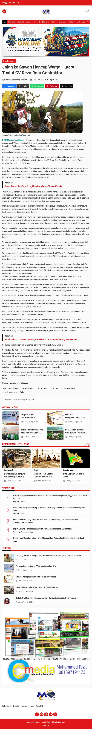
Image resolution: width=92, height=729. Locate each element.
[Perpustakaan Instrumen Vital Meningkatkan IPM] (10, 418)
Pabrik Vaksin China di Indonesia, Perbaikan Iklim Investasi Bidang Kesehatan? (41, 339)
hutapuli (39, 388)
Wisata (71, 22)
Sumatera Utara (24, 22)
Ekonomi (45, 22)
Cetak (55, 80)
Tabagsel (36, 22)
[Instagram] (41, 714)
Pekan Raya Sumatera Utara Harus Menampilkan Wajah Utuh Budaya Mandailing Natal (48, 538)
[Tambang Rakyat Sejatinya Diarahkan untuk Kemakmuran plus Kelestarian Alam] (9, 558)
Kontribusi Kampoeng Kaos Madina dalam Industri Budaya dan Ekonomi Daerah (46, 519)
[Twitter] (55, 714)
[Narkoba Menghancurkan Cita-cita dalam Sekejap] (55, 418)
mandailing (56, 388)
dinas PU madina (27, 388)
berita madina (13, 388)
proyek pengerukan (10, 392)
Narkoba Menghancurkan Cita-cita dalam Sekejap (75, 417)
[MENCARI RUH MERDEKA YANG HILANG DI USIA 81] (9, 590)
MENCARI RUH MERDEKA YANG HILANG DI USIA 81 (37, 587)
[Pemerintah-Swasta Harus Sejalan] (46, 458)
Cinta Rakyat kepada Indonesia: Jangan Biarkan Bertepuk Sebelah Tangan (46, 598)
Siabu (22, 392)
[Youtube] (51, 714)
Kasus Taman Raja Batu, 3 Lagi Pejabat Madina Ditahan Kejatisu (34, 186)
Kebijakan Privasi (27, 706)
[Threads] (46, 714)
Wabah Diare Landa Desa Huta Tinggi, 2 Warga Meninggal (15, 477)
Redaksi (16, 706)
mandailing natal (68, 388)
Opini (53, 22)
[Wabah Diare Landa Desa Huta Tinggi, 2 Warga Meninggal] (16, 458)
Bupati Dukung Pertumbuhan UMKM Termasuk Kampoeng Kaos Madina (42, 529)
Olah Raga (81, 22)
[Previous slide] (85, 444)
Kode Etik (39, 706)
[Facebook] (37, 714)
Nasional (11, 22)
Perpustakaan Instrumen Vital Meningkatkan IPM (29, 417)
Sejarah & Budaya (70, 470)
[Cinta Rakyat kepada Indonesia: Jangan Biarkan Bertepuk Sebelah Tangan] (9, 600)
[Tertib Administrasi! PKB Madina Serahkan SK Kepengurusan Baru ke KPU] (10, 433)
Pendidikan (62, 22)
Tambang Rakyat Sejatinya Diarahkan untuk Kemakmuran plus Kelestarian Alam (48, 555)
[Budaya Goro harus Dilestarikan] (75, 458)
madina (46, 388)
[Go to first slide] (88, 444)
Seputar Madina (9, 61)
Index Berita (7, 706)
